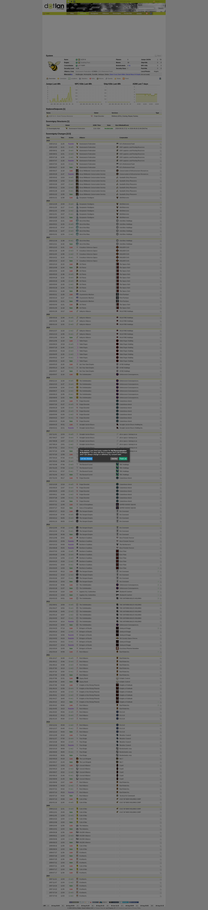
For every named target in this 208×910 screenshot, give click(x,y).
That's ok (123, 459)
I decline (114, 459)
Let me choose (86, 459)
